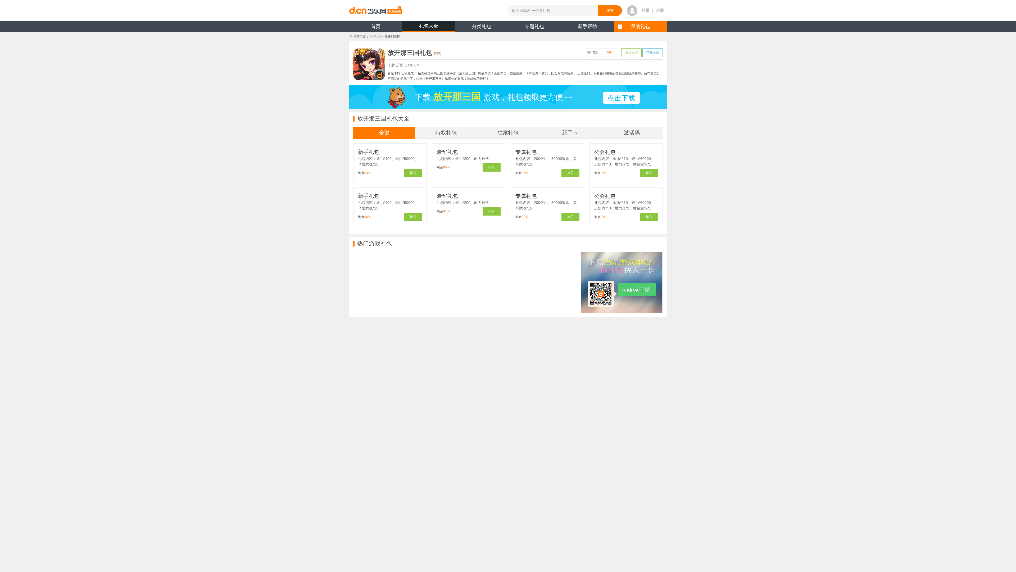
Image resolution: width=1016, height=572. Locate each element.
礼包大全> (377, 36)
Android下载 (636, 290)
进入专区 (631, 53)
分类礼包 (481, 26)
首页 (375, 26)
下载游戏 (652, 53)
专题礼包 (534, 26)
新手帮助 (587, 26)
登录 (645, 10)
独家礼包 (508, 133)
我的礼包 (640, 26)
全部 (384, 133)
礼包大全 (428, 26)
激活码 (632, 133)
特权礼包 (446, 133)
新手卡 (570, 133)
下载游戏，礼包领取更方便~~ (494, 96)
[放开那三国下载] (621, 98)
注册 (660, 10)
